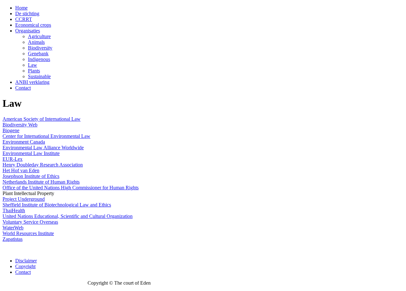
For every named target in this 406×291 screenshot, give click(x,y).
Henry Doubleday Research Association (43, 164)
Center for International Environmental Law (46, 136)
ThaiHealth (14, 210)
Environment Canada (24, 142)
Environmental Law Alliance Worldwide (43, 147)
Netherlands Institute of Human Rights (41, 182)
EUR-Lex (13, 159)
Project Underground (24, 199)
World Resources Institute (28, 233)
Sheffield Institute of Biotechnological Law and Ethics (57, 204)
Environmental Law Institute (31, 153)
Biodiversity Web (20, 124)
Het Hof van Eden (21, 170)
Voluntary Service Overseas (30, 222)
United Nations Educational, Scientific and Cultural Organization (68, 216)
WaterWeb (13, 227)
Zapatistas (13, 239)
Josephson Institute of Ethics (31, 176)
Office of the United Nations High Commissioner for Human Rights (71, 187)
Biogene (11, 130)
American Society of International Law (42, 119)
